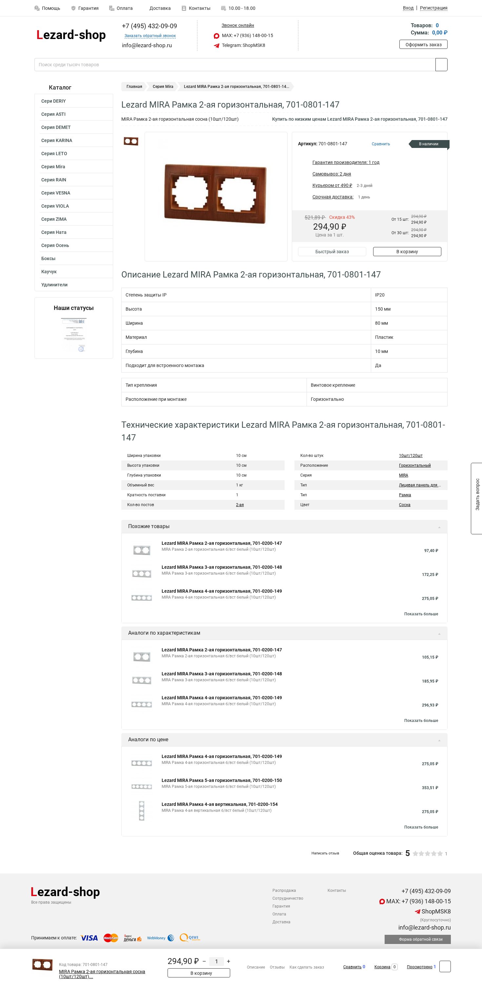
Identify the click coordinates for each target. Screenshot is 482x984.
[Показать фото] (131, 142)
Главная (134, 86)
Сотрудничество (287, 898)
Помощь (51, 8)
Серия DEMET (56, 127)
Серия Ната (54, 232)
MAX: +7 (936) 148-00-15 (247, 35)
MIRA (403, 475)
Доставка (160, 8)
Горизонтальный (415, 465)
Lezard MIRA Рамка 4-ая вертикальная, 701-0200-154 (220, 804)
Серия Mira (53, 166)
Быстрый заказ (332, 251)
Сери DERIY (53, 101)
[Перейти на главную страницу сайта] (71, 36)
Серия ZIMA (54, 219)
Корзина (382, 967)
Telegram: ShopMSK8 (243, 45)
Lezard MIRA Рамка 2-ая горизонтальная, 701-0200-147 (222, 543)
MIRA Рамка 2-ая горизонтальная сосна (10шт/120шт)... (102, 974)
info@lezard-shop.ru (424, 927)
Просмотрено (419, 967)
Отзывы (277, 967)
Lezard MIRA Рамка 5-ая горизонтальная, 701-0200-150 (222, 780)
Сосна (405, 504)
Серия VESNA (55, 192)
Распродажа (284, 890)
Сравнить (352, 967)
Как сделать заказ (307, 967)
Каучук (49, 271)
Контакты (200, 8)
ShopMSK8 (435, 911)
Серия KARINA (56, 140)
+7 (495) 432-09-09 (148, 26)
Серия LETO (54, 153)
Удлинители (54, 284)
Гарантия (88, 8)
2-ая (240, 504)
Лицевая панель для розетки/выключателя (440, 485)
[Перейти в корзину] (404, 29)
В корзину (407, 251)
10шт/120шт (411, 455)
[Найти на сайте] (441, 64)
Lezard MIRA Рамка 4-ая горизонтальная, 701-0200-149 (222, 591)
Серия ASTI (53, 114)
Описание (256, 967)
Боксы (48, 258)
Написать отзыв (325, 853)
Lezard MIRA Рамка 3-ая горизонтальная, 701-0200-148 (222, 567)
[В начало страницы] (445, 966)
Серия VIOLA (55, 206)
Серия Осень (55, 245)
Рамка (405, 495)
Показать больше (421, 614)
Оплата (125, 8)
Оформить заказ (424, 44)
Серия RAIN (53, 179)
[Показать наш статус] (74, 335)
